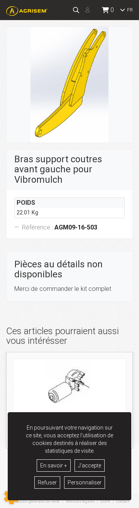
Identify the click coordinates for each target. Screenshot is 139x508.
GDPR (105, 501)
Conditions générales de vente (35, 501)
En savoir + (53, 465)
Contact (122, 501)
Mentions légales (80, 501)
